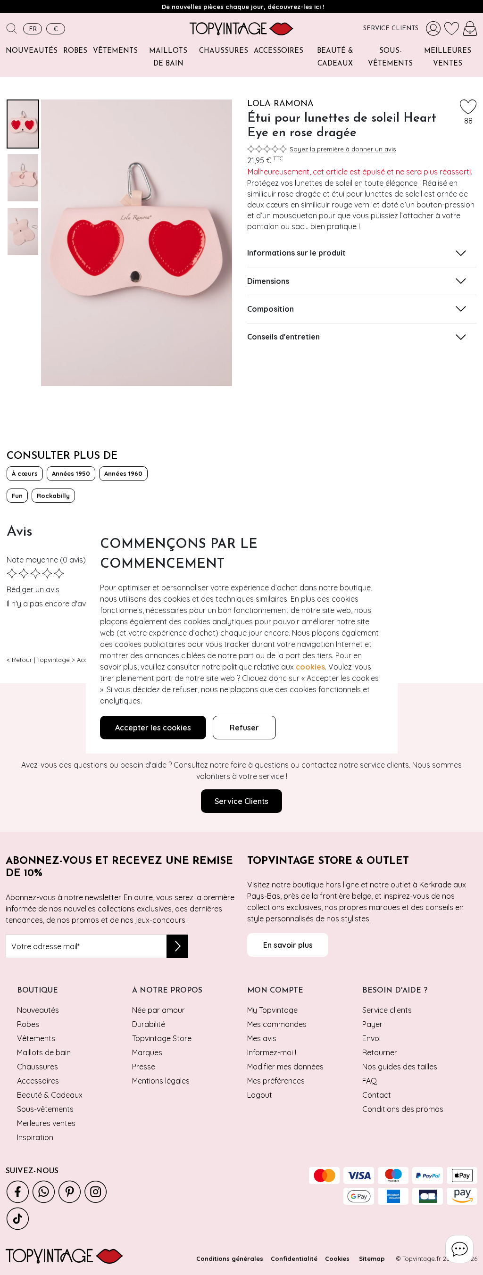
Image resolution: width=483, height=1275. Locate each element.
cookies (310, 666)
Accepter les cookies (153, 727)
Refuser (244, 727)
